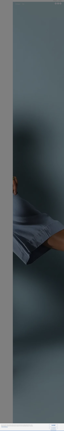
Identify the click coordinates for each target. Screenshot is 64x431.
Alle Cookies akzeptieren (53, 425)
